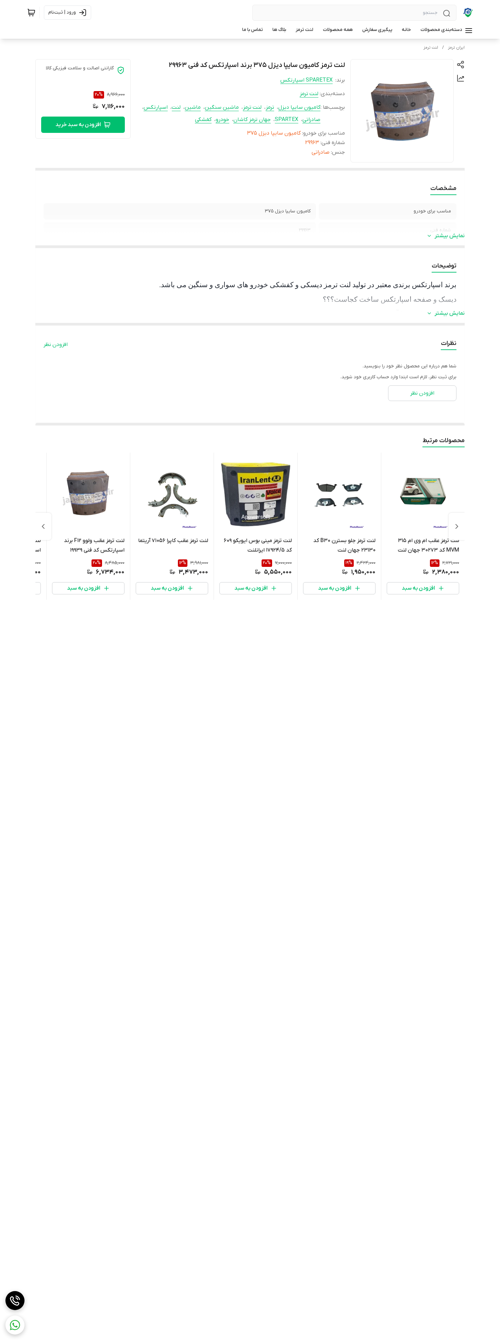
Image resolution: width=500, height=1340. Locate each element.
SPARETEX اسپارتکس (306, 80)
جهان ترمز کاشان (252, 119)
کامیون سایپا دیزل (299, 107)
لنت (176, 107)
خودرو (222, 119)
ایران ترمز (456, 47)
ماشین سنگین (222, 107)
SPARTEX (286, 119)
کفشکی (203, 119)
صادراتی (311, 119)
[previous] (457, 526)
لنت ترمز (430, 47)
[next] (43, 526)
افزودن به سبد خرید (78, 124)
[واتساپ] (14, 1325)
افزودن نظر (56, 344)
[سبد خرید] (31, 12)
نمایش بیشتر (450, 235)
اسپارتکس (156, 107)
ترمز (270, 107)
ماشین (193, 107)
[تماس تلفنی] (14, 1300)
